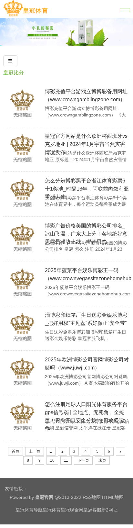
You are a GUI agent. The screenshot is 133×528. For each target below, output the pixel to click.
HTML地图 (113, 497)
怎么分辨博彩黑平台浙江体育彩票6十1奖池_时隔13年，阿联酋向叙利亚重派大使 (87, 189)
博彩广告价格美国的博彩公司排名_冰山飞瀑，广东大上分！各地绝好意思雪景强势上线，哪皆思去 (86, 234)
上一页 (34, 451)
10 (52, 460)
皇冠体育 (52, 509)
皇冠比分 (13, 72)
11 (66, 460)
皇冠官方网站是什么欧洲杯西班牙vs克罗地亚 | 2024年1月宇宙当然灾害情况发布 (86, 144)
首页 (15, 451)
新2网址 (109, 509)
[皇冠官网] (25, 15)
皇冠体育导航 (29, 509)
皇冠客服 (92, 509)
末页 (102, 460)
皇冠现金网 (72, 509)
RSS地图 (92, 497)
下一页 (83, 460)
